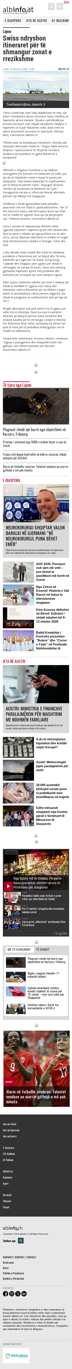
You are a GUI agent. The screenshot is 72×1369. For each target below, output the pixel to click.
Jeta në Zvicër (10, 1124)
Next (66, 1034)
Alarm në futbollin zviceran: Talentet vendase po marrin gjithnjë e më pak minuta (35, 468)
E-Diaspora (13, 20)
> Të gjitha (60, 933)
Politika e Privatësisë (13, 1273)
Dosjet (6, 1207)
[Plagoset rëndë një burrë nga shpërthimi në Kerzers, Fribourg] (36, 406)
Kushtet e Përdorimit (13, 1278)
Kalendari (7, 1177)
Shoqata (7, 1201)
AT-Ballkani (60, 20)
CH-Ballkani (9, 1154)
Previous (58, 1034)
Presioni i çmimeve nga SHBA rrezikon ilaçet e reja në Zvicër (34, 444)
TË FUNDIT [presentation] (43, 949)
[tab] (20, 950)
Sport (6, 1183)
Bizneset (7, 1195)
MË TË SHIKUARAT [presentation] (19, 949)
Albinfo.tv (8, 1171)
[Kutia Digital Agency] (21, 1240)
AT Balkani (8, 1160)
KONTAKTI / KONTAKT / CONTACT (19, 1257)
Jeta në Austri (36, 20)
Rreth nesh (8, 1262)
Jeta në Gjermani (11, 1130)
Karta (5, 1268)
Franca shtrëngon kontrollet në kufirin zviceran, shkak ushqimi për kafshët (34, 456)
